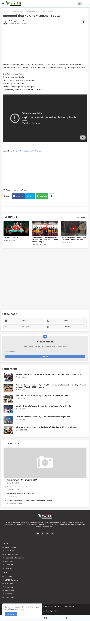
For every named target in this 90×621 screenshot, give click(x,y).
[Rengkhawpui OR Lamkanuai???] (45, 463)
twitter (67, 327)
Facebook (19, 196)
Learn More (19, 609)
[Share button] (51, 196)
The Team (9, 583)
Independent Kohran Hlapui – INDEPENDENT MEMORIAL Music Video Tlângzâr (45, 240)
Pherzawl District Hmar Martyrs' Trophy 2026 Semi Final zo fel (42, 395)
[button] (87, 3)
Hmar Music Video (16, 11)
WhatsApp (9, 587)
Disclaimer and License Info (18, 487)
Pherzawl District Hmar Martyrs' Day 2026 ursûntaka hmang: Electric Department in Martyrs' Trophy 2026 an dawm (51, 386)
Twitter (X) (9, 590)
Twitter (31, 196)
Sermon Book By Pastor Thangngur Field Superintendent (30, 500)
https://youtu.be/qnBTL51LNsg (28, 151)
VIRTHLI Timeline (11, 580)
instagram (26, 327)
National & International (14, 558)
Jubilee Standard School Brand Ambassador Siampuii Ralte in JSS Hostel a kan (49, 374)
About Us (8, 576)
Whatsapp (43, 196)
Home (5, 11)
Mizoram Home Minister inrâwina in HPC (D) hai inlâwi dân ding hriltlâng (46, 427)
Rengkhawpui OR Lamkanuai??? (22, 480)
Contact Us (9, 597)
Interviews (9, 561)
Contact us (69, 606)
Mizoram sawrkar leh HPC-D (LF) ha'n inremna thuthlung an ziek (43, 417)
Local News (9, 551)
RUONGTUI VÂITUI (11, 238)
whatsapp (68, 321)
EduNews (8, 568)
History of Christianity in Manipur (20, 494)
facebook (25, 321)
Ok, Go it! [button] (10, 614)
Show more (81, 217)
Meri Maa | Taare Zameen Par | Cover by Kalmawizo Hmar (73, 239)
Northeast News (11, 554)
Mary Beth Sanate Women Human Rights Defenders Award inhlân (43, 406)
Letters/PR (9, 565)
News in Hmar (10, 547)
